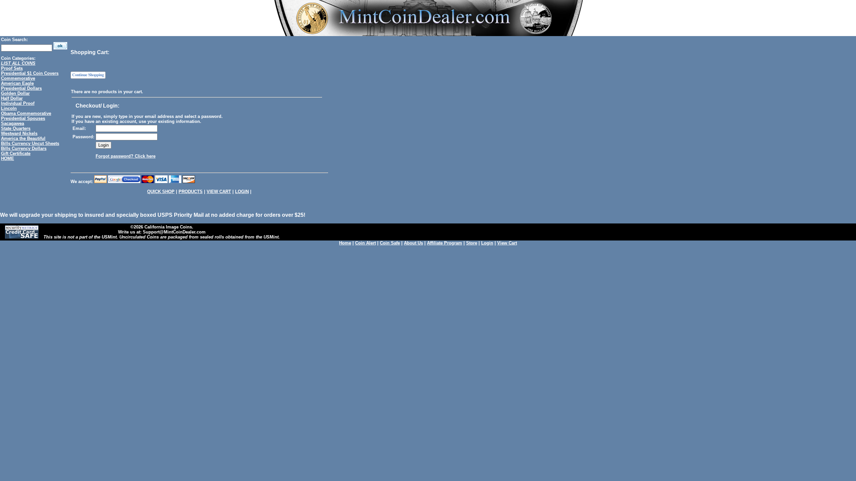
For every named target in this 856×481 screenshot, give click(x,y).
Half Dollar (12, 98)
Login (487, 243)
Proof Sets (12, 68)
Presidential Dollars (21, 88)
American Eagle (17, 83)
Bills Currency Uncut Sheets (30, 143)
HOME (7, 158)
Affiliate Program (444, 243)
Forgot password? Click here (125, 156)
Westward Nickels (19, 133)
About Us (413, 243)
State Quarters (15, 128)
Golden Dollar (15, 93)
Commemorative (18, 78)
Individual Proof (17, 103)
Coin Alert (365, 243)
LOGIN (242, 191)
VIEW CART (219, 191)
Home (345, 243)
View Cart (507, 243)
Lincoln (9, 108)
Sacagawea (12, 123)
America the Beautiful (23, 138)
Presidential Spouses (23, 118)
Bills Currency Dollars (23, 148)
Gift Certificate (15, 153)
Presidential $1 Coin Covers (30, 73)
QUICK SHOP (161, 191)
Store (471, 243)
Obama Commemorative (26, 113)
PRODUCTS (191, 191)
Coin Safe (390, 243)
